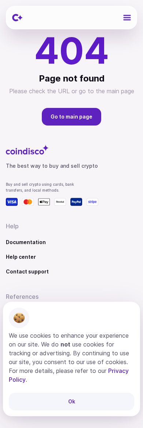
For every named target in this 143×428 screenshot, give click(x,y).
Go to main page (71, 116)
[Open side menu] (127, 17)
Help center (21, 257)
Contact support (27, 271)
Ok (71, 401)
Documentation (26, 242)
